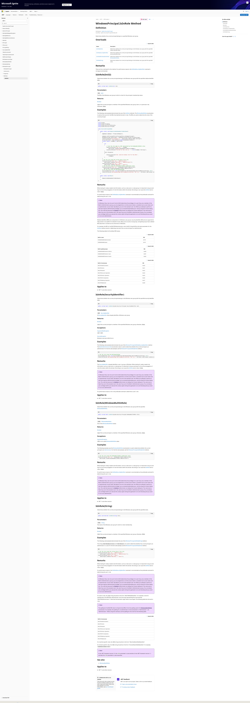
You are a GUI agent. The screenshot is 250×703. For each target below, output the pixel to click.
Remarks (225, 25)
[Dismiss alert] (247, 3)
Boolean (99, 101)
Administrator (107, 450)
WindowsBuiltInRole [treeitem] (7, 61)
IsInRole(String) (99, 60)
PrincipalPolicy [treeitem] (6, 47)
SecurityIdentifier (105, 313)
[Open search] (243, 11)
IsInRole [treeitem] (6, 78)
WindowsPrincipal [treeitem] (7, 68)
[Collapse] (27, 18)
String (102, 522)
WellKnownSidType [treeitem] (7, 57)
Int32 (102, 93)
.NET (101, 19)
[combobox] (15, 21)
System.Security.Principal (107, 31)
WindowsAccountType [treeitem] (7, 59)
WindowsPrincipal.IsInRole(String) (134, 541)
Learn (97, 19)
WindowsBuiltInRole (114, 58)
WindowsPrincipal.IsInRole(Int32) (129, 348)
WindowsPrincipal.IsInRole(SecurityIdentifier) (137, 345)
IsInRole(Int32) (99, 49)
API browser (106, 19)
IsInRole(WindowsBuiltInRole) (102, 56)
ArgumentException (102, 439)
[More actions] (153, 19)
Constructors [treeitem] (6, 71)
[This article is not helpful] (235, 36)
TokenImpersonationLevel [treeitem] (8, 54)
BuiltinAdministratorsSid (105, 347)
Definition (225, 21)
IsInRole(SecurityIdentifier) (102, 52)
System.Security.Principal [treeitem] (8, 26)
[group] (125, 151)
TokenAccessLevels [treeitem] (7, 52)
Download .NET (244, 14)
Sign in (246, 11)
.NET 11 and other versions (105, 290)
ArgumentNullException (103, 331)
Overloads (225, 23)
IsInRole (128, 113)
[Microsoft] (2, 11)
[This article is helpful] (234, 36)
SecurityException (101, 336)
